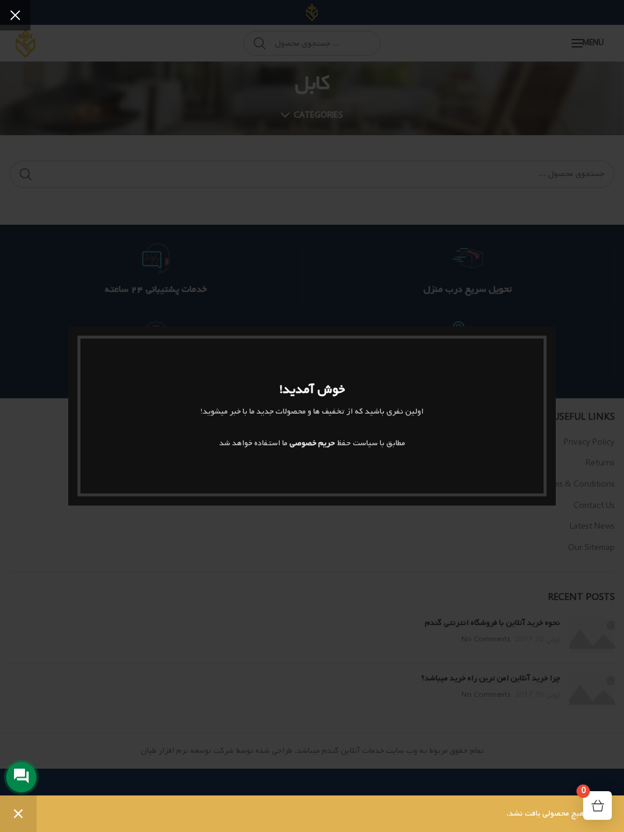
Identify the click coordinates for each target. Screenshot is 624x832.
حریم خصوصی (312, 443)
